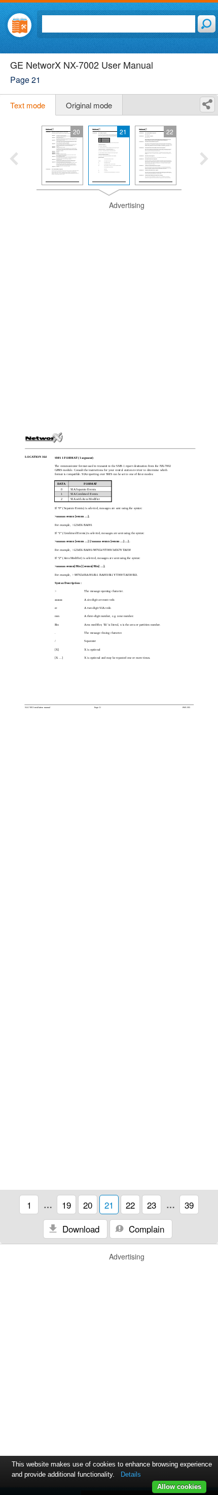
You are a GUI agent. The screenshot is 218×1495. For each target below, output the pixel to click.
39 (189, 1204)
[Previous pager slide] (14, 159)
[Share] (207, 104)
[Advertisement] (109, 309)
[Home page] (19, 25)
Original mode (89, 105)
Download (79, 1228)
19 (66, 1204)
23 (151, 1204)
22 (130, 1204)
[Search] (206, 24)
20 (87, 1204)
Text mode (27, 105)
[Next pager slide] (204, 159)
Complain (145, 1228)
